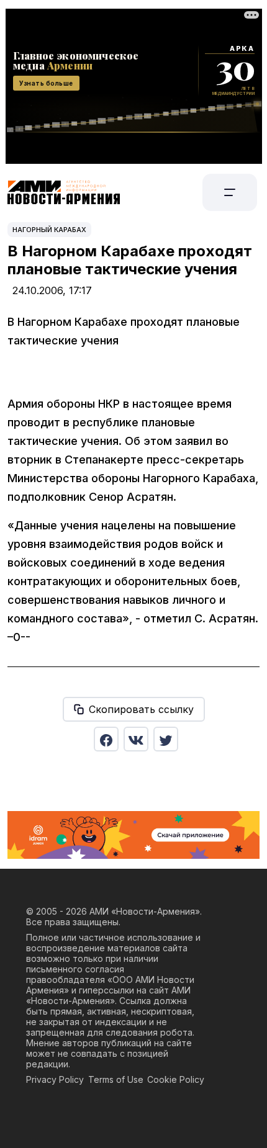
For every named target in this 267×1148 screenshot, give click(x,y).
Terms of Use (115, 1079)
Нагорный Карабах (49, 229)
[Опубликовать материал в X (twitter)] (166, 739)
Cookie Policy (175, 1079)
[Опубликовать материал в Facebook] (106, 739)
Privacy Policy (55, 1079)
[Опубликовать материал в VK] (136, 739)
